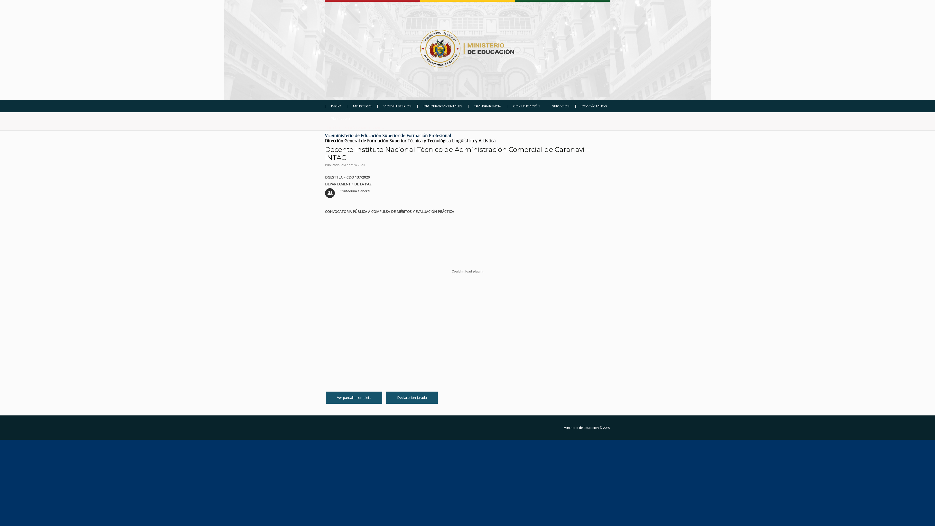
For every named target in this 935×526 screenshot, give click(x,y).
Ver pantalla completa (354, 397)
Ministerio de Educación (581, 427)
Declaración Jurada (412, 397)
